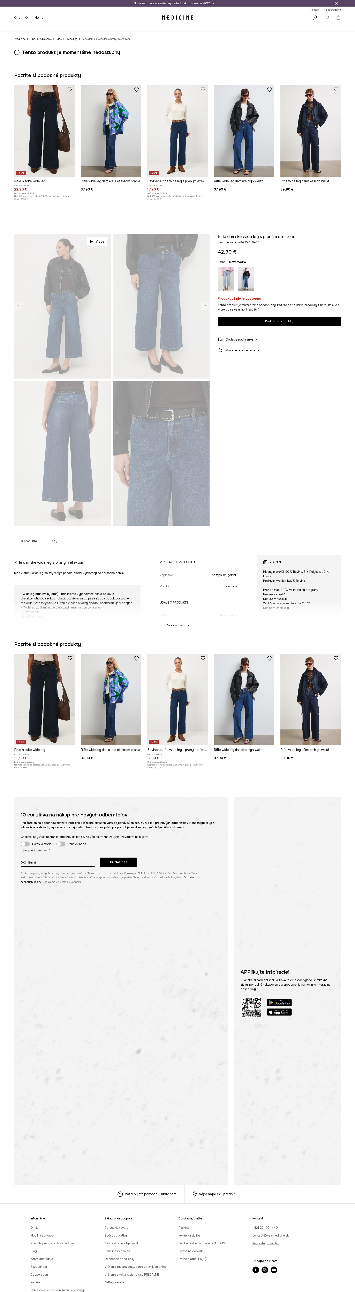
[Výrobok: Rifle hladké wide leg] (44, 131)
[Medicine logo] (177, 17)
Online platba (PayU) (192, 1259)
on (28, 17)
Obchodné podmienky (120, 1259)
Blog (34, 1251)
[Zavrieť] (336, 3)
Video (100, 242)
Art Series (119, 27)
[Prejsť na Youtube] (274, 1270)
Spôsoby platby (116, 1235)
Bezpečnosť (39, 1267)
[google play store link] (279, 1003)
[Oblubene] (326, 17)
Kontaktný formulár (265, 1243)
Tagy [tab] (53, 541)
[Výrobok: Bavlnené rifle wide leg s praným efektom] (177, 131)
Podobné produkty (279, 321)
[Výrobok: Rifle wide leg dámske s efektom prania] (111, 131)
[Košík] (337, 17)
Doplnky (63, 27)
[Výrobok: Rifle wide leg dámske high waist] (244, 131)
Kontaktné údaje (42, 1259)
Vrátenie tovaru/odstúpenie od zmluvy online (136, 1267)
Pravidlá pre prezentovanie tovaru (54, 1243)
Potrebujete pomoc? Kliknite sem (150, 1194)
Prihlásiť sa (118, 862)
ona (17, 17)
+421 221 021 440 (265, 1228)
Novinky (19, 27)
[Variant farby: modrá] (226, 279)
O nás (35, 1228)
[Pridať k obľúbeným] (70, 89)
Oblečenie (36, 27)
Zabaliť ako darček (117, 1251)
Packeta (184, 1228)
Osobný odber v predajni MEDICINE (203, 1243)
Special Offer (82, 27)
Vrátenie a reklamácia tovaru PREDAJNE (132, 1274)
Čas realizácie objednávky (122, 1243)
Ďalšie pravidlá (114, 1282)
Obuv (50, 27)
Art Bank (135, 27)
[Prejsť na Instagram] (265, 1270)
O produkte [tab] (29, 541)
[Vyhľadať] (303, 17)
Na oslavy (101, 27)
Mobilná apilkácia (42, 1235)
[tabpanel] (177, 587)
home (39, 17)
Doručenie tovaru (116, 1228)
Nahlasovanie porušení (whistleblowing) (58, 1290)
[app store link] (279, 1012)
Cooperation (39, 1274)
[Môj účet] (315, 17)
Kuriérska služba (190, 1235)
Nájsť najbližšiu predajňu (218, 1194)
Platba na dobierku (191, 1251)
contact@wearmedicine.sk (270, 1235)
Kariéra (35, 1282)
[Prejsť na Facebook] (255, 1270)
